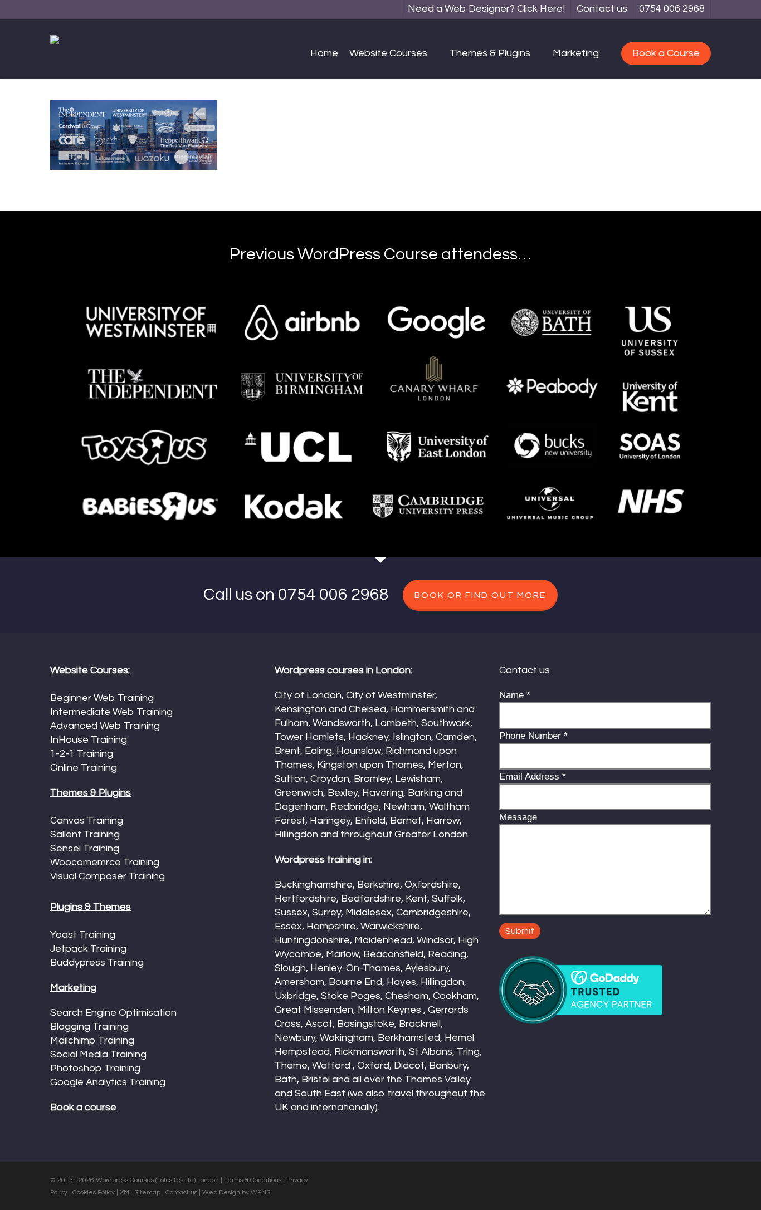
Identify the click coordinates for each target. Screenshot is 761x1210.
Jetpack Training (88, 948)
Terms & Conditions (252, 1180)
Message (518, 817)
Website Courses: (90, 670)
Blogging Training (89, 1026)
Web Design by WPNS (236, 1192)
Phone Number (533, 736)
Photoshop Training (95, 1068)
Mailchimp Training (92, 1040)
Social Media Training (98, 1054)
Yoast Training (82, 934)
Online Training (83, 767)
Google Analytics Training (107, 1082)
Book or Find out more (480, 595)
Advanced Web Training (105, 726)
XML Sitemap (140, 1192)
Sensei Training (84, 848)
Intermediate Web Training (111, 712)
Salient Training (85, 834)
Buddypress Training (97, 962)
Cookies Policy (93, 1192)
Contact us (181, 1192)
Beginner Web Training (102, 698)
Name (514, 695)
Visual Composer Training (107, 876)
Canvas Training (86, 820)
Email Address (532, 776)
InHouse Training (88, 739)
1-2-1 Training (81, 753)
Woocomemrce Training (104, 862)
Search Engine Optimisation (113, 1012)
